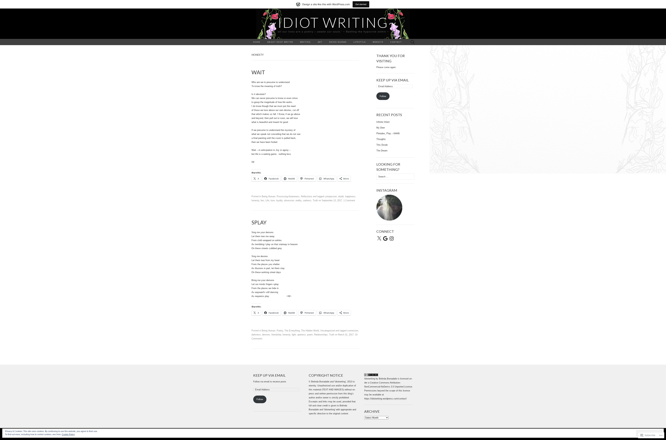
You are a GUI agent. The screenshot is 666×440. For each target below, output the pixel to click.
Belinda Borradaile (388, 378)
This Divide (382, 145)
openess (301, 334)
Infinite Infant (383, 122)
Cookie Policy (68, 434)
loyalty (279, 200)
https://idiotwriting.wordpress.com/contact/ (385, 398)
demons (266, 334)
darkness (256, 334)
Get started (360, 4)
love (273, 200)
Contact (396, 42)
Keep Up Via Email (269, 375)
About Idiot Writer (280, 42)
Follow (383, 96)
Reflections (306, 196)
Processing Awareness (288, 196)
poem (310, 334)
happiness (350, 196)
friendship (276, 334)
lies (262, 200)
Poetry (280, 330)
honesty (255, 200)
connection (352, 330)
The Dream (381, 150)
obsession (289, 200)
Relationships (321, 334)
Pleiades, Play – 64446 (388, 133)
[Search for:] (412, 42)
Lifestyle (359, 42)
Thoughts (381, 139)
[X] (379, 238)
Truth (315, 200)
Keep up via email (392, 80)
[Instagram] (391, 238)
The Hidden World (310, 330)
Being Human (338, 42)
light (294, 334)
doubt (341, 196)
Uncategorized (327, 330)
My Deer (380, 127)
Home (256, 42)
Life (267, 200)
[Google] (385, 238)
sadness (307, 200)
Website (378, 42)
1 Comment (349, 200)
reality (298, 200)
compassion (331, 196)
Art (320, 42)
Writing (305, 42)
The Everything (292, 330)
